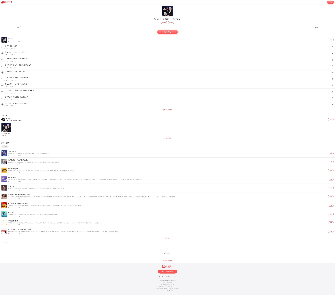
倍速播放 (164, 22)
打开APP (330, 2)
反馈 (174, 276)
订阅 (331, 40)
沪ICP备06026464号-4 (163, 280)
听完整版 (167, 32)
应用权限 (168, 290)
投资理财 (5, 146)
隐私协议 (172, 290)
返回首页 (168, 276)
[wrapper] (167, 149)
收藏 (331, 153)
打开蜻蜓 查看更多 (167, 261)
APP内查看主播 (167, 138)
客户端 (161, 276)
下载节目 (171, 22)
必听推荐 (167, 238)
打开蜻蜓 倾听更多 (167, 110)
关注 (331, 119)
